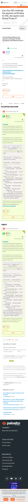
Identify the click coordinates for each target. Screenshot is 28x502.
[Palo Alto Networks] (14, 423)
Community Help (7, 460)
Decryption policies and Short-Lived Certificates (14, 407)
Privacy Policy (6, 442)
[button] (6, 499)
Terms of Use (6, 445)
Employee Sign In (24, 2)
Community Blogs (7, 457)
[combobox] (8, 22)
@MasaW (6, 124)
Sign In (20, 2)
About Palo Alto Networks (10, 430)
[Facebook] (20, 478)
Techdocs (5, 469)
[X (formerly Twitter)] (7, 478)
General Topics (7, 28)
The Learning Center (8, 463)
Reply (13, 96)
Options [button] (22, 28)
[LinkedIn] (16, 478)
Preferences (20, 499)
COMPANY (5, 428)
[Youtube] (11, 478)
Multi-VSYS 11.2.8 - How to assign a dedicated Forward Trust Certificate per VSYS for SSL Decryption (13, 401)
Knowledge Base (7, 466)
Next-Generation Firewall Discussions (11, 404)
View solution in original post (9, 206)
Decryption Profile (7, 412)
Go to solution (13, 48)
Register (15, 2)
